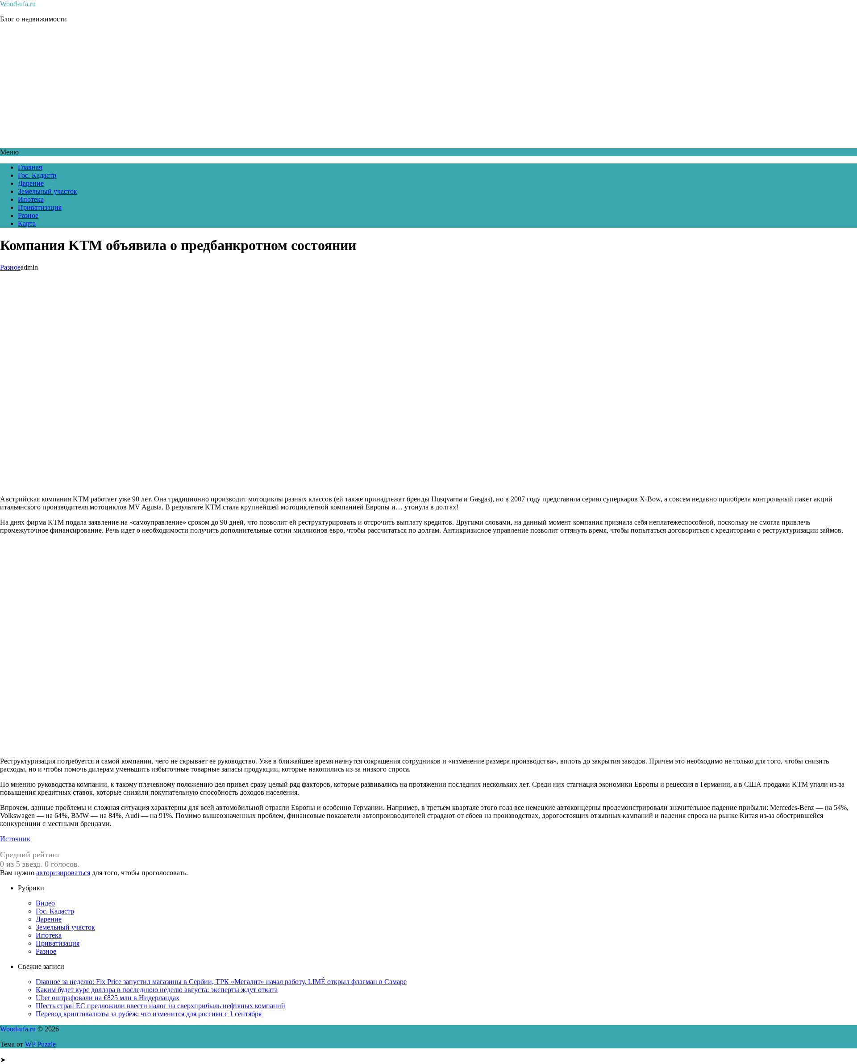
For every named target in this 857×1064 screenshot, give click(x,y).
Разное (28, 215)
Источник (15, 839)
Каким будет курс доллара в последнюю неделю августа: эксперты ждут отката (157, 989)
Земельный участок (47, 191)
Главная (30, 167)
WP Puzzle (40, 1044)
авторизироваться (63, 872)
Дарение (31, 183)
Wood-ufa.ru (18, 4)
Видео (45, 903)
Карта (27, 223)
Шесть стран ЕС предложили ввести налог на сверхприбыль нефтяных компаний (160, 1006)
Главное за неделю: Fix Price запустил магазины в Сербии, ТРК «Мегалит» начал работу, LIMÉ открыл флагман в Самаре (221, 981)
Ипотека (31, 199)
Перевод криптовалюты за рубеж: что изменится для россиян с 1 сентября (149, 1014)
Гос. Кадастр (37, 175)
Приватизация (40, 207)
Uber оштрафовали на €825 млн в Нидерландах (107, 997)
